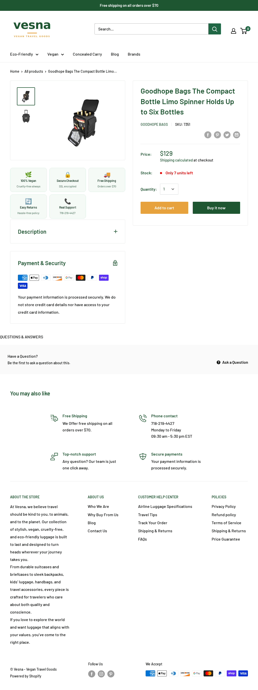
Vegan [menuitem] (52, 54)
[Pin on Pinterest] (217, 134)
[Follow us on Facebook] (91, 673)
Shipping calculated (176, 160)
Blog (92, 522)
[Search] (214, 28)
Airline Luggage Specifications (165, 506)
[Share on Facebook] (207, 134)
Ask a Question (234, 362)
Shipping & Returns (155, 530)
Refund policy (224, 514)
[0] (244, 31)
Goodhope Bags (154, 124)
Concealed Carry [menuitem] (87, 54)
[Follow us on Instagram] (101, 673)
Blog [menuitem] (115, 54)
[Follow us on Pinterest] (110, 673)
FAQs (142, 539)
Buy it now (216, 207)
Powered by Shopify (25, 676)
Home (14, 71)
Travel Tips (147, 514)
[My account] (233, 31)
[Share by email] (236, 134)
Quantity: (149, 189)
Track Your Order (152, 522)
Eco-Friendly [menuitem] (21, 54)
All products (33, 71)
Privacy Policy (224, 506)
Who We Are (98, 506)
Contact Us (97, 530)
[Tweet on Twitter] (227, 134)
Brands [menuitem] (134, 54)
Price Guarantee (226, 539)
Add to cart (164, 207)
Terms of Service (226, 522)
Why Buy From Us (103, 514)
